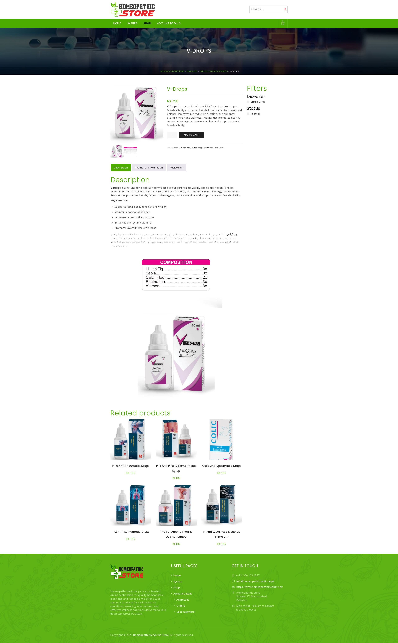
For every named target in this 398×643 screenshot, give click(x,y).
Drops (200, 147)
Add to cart (191, 135)
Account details (169, 23)
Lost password (185, 611)
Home (117, 23)
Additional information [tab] (149, 167)
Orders (180, 605)
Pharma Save (218, 147)
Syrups (132, 23)
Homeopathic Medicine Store (151, 635)
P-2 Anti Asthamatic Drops (131, 532)
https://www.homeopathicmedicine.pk (259, 587)
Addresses (182, 599)
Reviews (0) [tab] (177, 167)
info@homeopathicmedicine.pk (255, 581)
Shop (147, 23)
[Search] (285, 9)
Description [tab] (120, 167)
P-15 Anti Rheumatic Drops (130, 466)
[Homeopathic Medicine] (132, 9)
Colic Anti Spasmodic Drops (221, 466)
